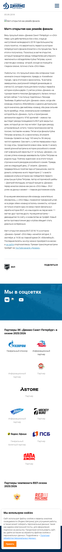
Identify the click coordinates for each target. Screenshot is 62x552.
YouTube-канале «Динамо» (27, 248)
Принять (10, 544)
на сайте (10, 244)
